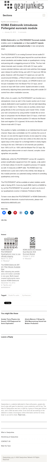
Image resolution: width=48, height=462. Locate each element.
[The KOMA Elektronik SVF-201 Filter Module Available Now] (12, 276)
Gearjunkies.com (8, 457)
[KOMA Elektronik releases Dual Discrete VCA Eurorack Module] (32, 242)
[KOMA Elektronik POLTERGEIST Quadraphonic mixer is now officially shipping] (11, 242)
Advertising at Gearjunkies (9, 437)
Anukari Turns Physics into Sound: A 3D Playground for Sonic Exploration (11, 321)
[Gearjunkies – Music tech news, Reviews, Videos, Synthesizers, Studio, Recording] (24, 5)
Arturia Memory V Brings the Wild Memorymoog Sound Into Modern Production (35, 321)
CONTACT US (5, 441)
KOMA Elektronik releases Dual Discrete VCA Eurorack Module (32, 251)
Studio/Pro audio (13, 295)
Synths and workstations (9, 22)
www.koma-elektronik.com (11, 202)
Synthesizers (26, 295)
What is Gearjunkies (7, 432)
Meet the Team (6, 446)
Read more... (22, 415)
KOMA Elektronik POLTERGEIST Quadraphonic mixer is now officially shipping (10, 252)
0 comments (22, 32)
